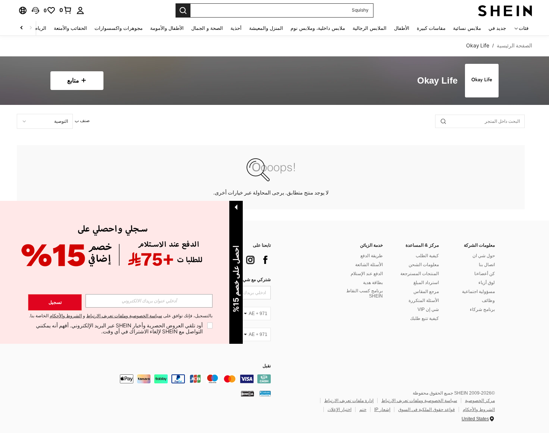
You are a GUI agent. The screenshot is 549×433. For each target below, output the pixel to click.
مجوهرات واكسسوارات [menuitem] (118, 28)
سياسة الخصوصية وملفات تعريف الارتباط (419, 400)
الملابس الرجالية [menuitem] (370, 28)
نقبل (267, 366)
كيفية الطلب (427, 255)
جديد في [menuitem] (497, 28)
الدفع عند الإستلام (367, 273)
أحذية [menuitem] (236, 28)
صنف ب (82, 120)
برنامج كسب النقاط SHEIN (364, 293)
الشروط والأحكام (479, 409)
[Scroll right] (21, 28)
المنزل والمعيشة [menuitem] (266, 28)
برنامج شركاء (482, 309)
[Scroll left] (30, 28)
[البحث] (183, 10)
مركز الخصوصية (480, 400)
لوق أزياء (486, 282)
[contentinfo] (159, 378)
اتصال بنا (487, 264)
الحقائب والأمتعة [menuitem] (70, 28)
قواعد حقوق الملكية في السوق (426, 409)
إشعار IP (382, 409)
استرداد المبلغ (426, 282)
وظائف (488, 300)
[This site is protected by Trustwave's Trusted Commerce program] (265, 393)
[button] (35, 10)
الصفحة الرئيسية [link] (514, 46)
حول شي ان (483, 255)
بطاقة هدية (373, 282)
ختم (362, 409)
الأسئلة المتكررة (424, 300)
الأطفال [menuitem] (401, 28)
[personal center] (80, 10)
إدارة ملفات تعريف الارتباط (348, 400)
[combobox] (45, 121)
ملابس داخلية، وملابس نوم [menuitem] (318, 28)
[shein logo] (505, 10)
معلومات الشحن (424, 264)
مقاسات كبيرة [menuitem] (431, 28)
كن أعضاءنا (484, 273)
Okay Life (437, 80)
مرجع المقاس (426, 291)
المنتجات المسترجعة (419, 273)
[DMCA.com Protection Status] (247, 393)
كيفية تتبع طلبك (424, 318)
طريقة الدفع (371, 255)
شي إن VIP (428, 309)
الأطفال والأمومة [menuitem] (167, 28)
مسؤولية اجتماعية (478, 291)
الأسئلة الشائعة (369, 264)
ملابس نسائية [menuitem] (467, 28)
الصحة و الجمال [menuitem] (207, 28)
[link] (65, 10)
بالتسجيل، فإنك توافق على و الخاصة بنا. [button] (121, 316)
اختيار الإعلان (339, 409)
